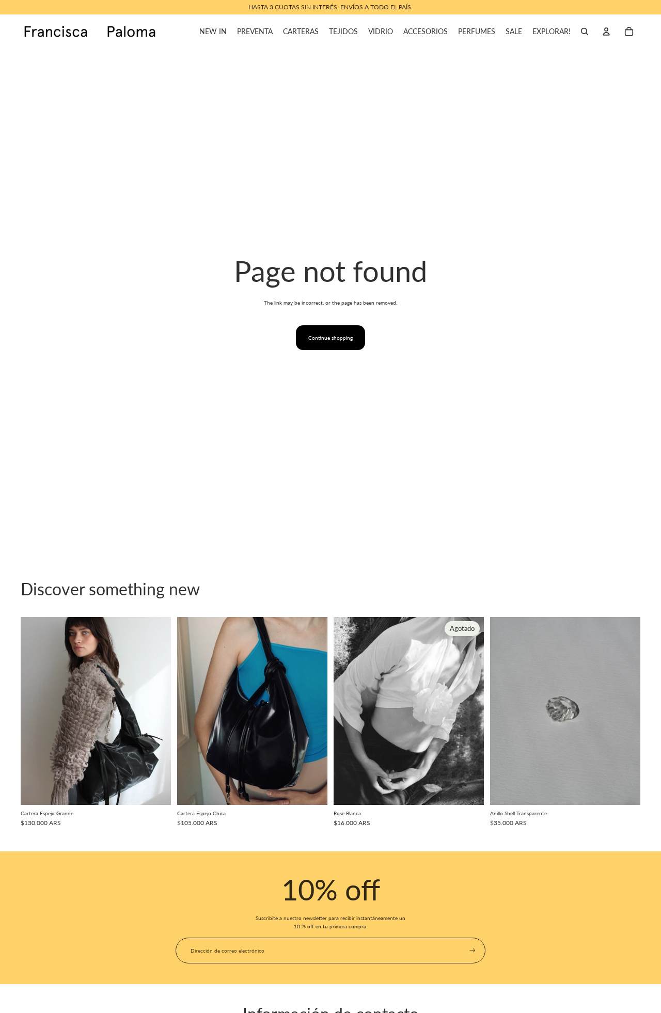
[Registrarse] (472, 950)
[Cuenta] (606, 31)
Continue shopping (330, 338)
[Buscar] (584, 31)
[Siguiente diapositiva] (155, 710)
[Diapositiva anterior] (36, 710)
